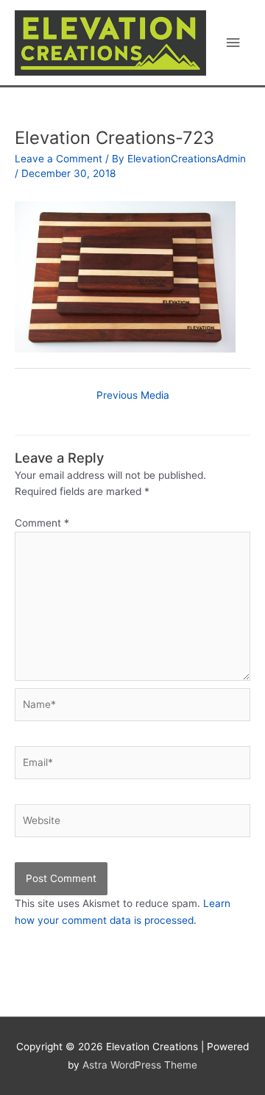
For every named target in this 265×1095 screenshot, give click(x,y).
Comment (42, 523)
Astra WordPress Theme (139, 1065)
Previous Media (132, 395)
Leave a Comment (58, 159)
